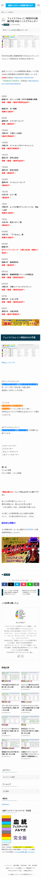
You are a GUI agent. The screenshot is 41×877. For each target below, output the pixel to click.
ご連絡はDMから (28, 870)
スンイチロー (20, 622)
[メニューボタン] (2, 5)
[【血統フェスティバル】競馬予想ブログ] (20, 5)
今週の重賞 (16, 865)
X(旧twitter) (5, 804)
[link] (18, 656)
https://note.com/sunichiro (24, 78)
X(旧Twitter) (23, 865)
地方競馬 (6, 24)
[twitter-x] (22, 656)
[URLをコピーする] (36, 584)
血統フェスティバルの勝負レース (15, 868)
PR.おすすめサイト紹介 (15, 870)
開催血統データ (30, 868)
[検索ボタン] (38, 5)
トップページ (8, 865)
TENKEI (30, 529)
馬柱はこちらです (8, 362)
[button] (5, 584)
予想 (29, 865)
